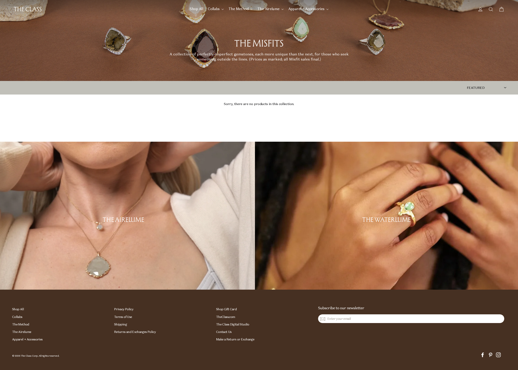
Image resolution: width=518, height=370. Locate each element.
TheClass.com (225, 317)
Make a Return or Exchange (235, 339)
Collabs (214, 9)
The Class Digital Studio (232, 324)
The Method (238, 9)
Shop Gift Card (226, 309)
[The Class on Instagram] (498, 354)
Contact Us (224, 332)
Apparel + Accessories (306, 9)
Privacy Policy (123, 309)
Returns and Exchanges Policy (135, 332)
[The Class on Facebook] (482, 354)
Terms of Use (123, 317)
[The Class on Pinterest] (490, 354)
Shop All (196, 9)
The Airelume (268, 9)
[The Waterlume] (386, 216)
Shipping (120, 324)
